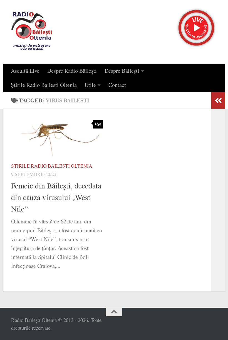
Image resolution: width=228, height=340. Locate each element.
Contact (117, 85)
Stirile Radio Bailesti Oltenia (51, 166)
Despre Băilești (122, 70)
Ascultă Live (25, 70)
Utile (90, 85)
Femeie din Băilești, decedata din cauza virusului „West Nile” (56, 197)
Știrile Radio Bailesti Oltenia (44, 85)
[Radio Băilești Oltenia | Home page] (31, 32)
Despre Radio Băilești (72, 70)
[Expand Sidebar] (218, 100)
